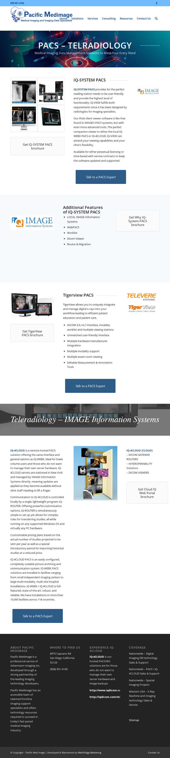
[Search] (156, 18)
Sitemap (134, 720)
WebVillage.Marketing (89, 752)
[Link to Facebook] (156, 3)
